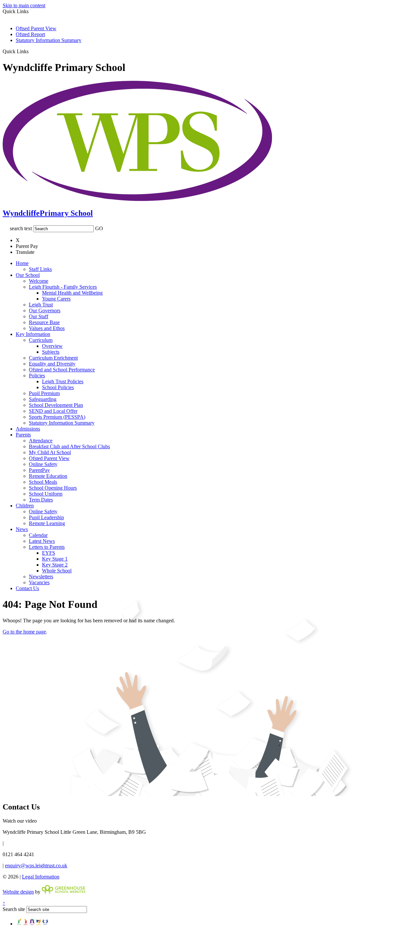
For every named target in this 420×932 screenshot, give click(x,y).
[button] (31, 51)
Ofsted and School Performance (62, 369)
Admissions (28, 429)
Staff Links (40, 269)
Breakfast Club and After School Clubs (69, 446)
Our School (28, 275)
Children (25, 505)
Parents (23, 434)
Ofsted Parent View (49, 458)
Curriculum (40, 340)
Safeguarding (42, 399)
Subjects (50, 352)
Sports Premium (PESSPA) (57, 417)
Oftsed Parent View (36, 28)
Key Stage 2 (55, 564)
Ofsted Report (30, 34)
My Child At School (50, 452)
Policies (37, 375)
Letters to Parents (47, 547)
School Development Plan (56, 405)
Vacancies (39, 582)
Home (22, 263)
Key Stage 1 (55, 559)
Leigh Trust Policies (62, 381)
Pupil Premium (44, 393)
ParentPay (39, 470)
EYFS (48, 553)
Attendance (40, 440)
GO (99, 228)
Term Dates (41, 499)
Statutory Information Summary (48, 40)
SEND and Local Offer (53, 411)
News (22, 529)
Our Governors (44, 310)
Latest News (42, 541)
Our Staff (38, 316)
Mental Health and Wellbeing (72, 293)
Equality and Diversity (52, 363)
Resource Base (44, 322)
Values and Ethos (47, 328)
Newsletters (41, 576)
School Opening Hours (53, 488)
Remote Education (48, 476)
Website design (18, 892)
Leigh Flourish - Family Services (63, 287)
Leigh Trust (41, 304)
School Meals (43, 482)
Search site (14, 909)
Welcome (38, 281)
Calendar (38, 535)
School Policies (58, 387)
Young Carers (56, 298)
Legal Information (40, 876)
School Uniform (45, 494)
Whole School (57, 570)
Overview (52, 346)
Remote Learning (47, 523)
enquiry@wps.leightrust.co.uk (36, 865)
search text (21, 228)
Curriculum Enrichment (53, 358)
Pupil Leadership (46, 517)
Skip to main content (24, 5)
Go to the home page (24, 631)
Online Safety (43, 464)
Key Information (33, 334)
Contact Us (27, 588)
